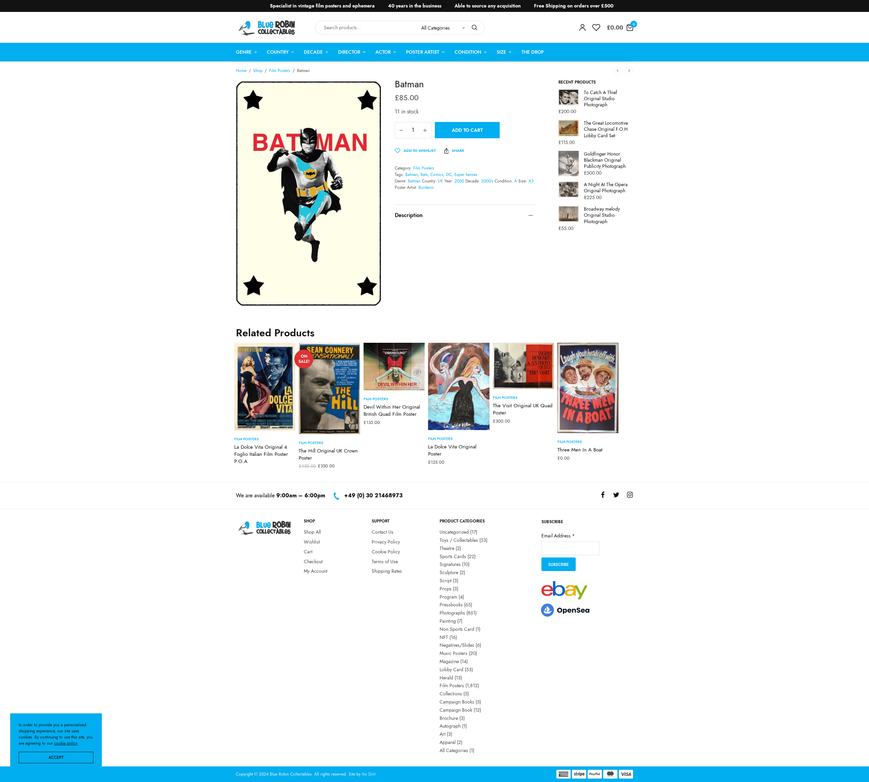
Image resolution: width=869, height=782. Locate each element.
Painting (448, 621)
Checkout (313, 561)
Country (278, 52)
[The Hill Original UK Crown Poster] (329, 388)
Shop (257, 71)
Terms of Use (385, 561)
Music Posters (453, 653)
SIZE (501, 52)
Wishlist (312, 541)
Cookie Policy (386, 551)
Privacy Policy (386, 541)
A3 (531, 181)
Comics (436, 175)
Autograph (450, 726)
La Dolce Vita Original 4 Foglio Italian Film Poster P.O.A (261, 454)
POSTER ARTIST (422, 52)
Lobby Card (451, 669)
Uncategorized (454, 532)
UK (440, 181)
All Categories (454, 750)
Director (349, 52)
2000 (459, 181)
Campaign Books (457, 701)
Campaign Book (456, 709)
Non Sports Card (457, 629)
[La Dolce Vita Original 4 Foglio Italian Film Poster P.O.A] (264, 387)
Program (448, 596)
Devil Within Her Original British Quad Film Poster (392, 410)
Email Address (558, 535)
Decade (313, 52)
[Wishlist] (596, 27)
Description (409, 215)
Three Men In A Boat (580, 450)
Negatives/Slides (457, 645)
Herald (446, 677)
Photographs (452, 612)
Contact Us (382, 532)
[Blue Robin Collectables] (267, 27)
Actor (383, 52)
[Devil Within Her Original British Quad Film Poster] (394, 367)
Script (445, 580)
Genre (244, 52)
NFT (444, 637)
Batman (411, 175)
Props (445, 588)
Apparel (448, 742)
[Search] (474, 27)
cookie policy (65, 743)
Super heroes (465, 175)
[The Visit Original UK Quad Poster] (523, 366)
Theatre (447, 548)
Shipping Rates (387, 571)
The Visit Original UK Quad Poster (523, 409)
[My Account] (582, 27)
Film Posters (279, 71)
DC (448, 175)
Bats (424, 175)
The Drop (532, 52)
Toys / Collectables (459, 540)
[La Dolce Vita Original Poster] (458, 386)
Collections (451, 693)
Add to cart (467, 130)
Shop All (312, 532)
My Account (315, 571)
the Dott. (369, 774)
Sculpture (449, 572)
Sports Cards (453, 556)
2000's (487, 181)
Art (442, 734)
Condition (468, 52)
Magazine (449, 661)
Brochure (449, 717)
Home (241, 71)
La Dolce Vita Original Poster (452, 450)
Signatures (450, 564)
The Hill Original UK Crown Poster (328, 454)
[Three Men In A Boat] (587, 388)
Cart (308, 551)
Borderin (426, 187)
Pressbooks (451, 604)
